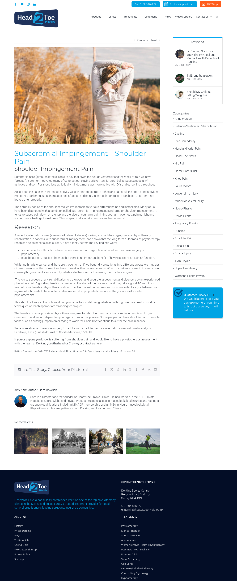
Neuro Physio (183, 208)
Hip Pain (180, 163)
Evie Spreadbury (185, 141)
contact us (88, 343)
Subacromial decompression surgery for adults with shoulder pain (56, 328)
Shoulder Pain (80, 351)
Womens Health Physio (190, 276)
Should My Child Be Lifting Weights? (199, 93)
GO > (211, 295)
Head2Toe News (185, 156)
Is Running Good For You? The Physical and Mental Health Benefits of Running (203, 56)
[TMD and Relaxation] (179, 75)
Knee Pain (181, 178)
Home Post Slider (186, 171)
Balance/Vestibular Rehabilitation (196, 126)
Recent (197, 42)
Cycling (179, 133)
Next (154, 40)
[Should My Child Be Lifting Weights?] (179, 92)
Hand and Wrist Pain (188, 148)
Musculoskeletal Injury (61, 351)
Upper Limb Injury (109, 351)
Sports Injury (94, 351)
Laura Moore (183, 186)
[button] (217, 17)
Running (180, 231)
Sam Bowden (24, 351)
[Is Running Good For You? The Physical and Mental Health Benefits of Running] (179, 51)
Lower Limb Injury (186, 193)
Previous (142, 40)
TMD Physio (182, 261)
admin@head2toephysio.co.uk (143, 509)
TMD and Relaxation (200, 75)
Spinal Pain (182, 246)
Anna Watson (183, 118)
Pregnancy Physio (186, 223)
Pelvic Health (183, 216)
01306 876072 (132, 506)
